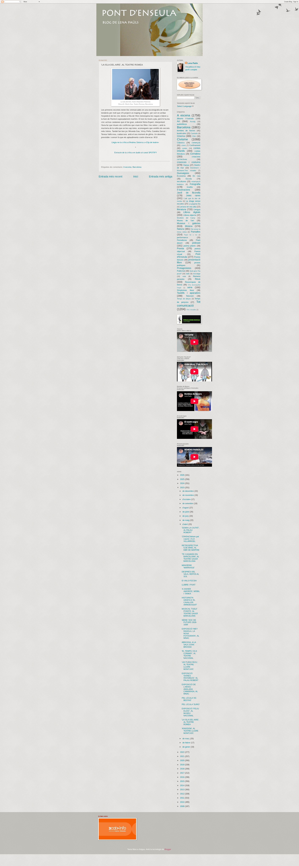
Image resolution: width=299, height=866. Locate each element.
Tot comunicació (188, 303)
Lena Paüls (193, 63)
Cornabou (195, 153)
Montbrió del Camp (186, 218)
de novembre (188, 495)
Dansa (186, 165)
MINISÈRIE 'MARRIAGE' (188, 566)
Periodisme (182, 240)
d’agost (185, 508)
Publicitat (181, 271)
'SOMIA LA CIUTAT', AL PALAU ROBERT (190, 530)
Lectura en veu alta (188, 207)
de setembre (188, 503)
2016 (182, 777)
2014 (182, 785)
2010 (182, 802)
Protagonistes (184, 268)
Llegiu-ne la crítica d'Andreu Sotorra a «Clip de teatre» (135, 142)
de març (186, 738)
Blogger (168, 849)
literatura (181, 209)
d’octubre (186, 499)
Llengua (197, 209)
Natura (180, 229)
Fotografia (195, 184)
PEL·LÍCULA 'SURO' (191, 704)
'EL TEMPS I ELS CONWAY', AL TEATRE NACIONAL (189, 654)
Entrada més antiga (160, 176)
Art (178, 121)
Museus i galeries (188, 223)
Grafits (190, 187)
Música (188, 226)
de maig (186, 520)
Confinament (194, 145)
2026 (182, 475)
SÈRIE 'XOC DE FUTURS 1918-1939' (189, 622)
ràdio (188, 274)
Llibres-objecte (189, 215)
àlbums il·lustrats (185, 118)
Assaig (192, 121)
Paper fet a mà (190, 235)
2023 (182, 487)
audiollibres (182, 124)
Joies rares (193, 195)
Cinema (181, 136)
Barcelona (137, 167)
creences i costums (188, 162)
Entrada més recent (110, 176)
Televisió (190, 296)
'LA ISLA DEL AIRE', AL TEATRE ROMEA (190, 722)
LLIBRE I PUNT (188, 585)
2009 (182, 806)
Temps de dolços (184, 299)
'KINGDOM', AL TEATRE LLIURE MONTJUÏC (190, 730)
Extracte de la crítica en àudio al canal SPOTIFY (135, 152)
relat (184, 276)
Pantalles (195, 231)
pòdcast (196, 243)
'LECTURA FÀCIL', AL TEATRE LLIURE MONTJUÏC (190, 665)
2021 (182, 756)
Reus (197, 279)
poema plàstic (189, 246)
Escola (189, 179)
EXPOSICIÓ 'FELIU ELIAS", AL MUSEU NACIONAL (190, 712)
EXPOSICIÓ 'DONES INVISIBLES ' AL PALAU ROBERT (190, 677)
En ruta (196, 176)
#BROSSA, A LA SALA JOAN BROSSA (189, 644)
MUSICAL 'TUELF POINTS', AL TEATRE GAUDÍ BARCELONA (190, 612)
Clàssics (181, 143)
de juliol (186, 512)
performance (182, 237)
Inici (135, 176)
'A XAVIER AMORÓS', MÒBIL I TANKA (191, 591)
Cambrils (194, 133)
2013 (182, 789)
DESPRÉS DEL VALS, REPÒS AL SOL (190, 574)
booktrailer (181, 133)
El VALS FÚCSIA (189, 581)
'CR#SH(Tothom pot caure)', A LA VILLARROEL (190, 538)
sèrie (189, 287)
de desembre (188, 491)
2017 (182, 773)
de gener (186, 747)
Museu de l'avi (185, 220)
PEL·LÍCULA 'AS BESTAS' (189, 699)
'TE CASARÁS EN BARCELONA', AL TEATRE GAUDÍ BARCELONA (190, 557)
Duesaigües (183, 173)
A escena (127, 167)
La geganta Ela (194, 204)
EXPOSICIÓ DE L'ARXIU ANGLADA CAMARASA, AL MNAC (190, 689)
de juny (185, 516)
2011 (182, 798)
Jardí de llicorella (188, 192)
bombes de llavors (186, 130)
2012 (182, 794)
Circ (194, 136)
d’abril (185, 524)
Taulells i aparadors (188, 293)
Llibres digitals (191, 212)
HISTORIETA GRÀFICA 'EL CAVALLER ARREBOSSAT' (189, 601)
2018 (182, 769)
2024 (182, 483)
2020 (182, 760)
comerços (196, 143)
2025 (182, 479)
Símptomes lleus (185, 290)
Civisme (182, 139)
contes (184, 148)
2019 (182, 765)
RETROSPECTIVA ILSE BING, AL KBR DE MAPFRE (190, 547)
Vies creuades (191, 310)
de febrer (186, 743)
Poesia (180, 248)
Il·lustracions (183, 189)
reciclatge (196, 274)
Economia (181, 176)
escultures (181, 181)
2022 (182, 752)
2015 (182, 781)
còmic (183, 145)
